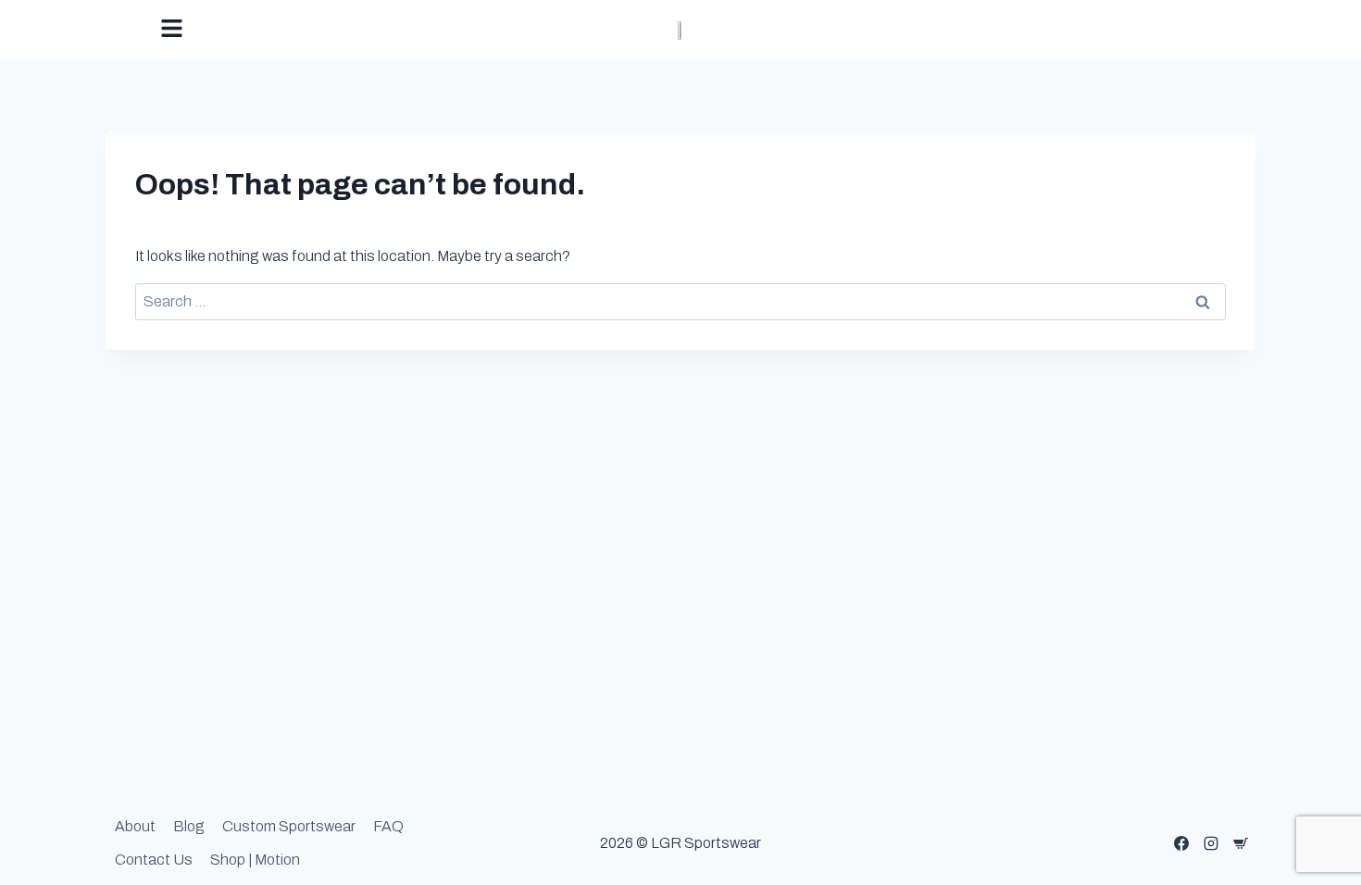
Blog (189, 826)
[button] (329, 29)
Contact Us (154, 859)
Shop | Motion (255, 859)
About (135, 826)
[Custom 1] (1240, 843)
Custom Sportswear (289, 826)
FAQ (388, 826)
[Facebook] (1181, 843)
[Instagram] (1211, 843)
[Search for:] (680, 301)
